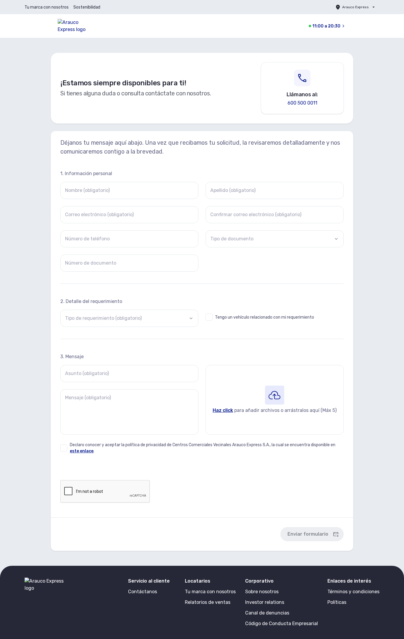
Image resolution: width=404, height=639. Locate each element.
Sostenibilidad (86, 7)
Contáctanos (142, 591)
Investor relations (264, 602)
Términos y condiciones (353, 591)
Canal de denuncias (267, 613)
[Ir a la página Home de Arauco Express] (77, 26)
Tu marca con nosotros (47, 7)
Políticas (336, 602)
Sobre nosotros (262, 591)
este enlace (81, 451)
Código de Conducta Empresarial (281, 623)
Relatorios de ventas (207, 602)
